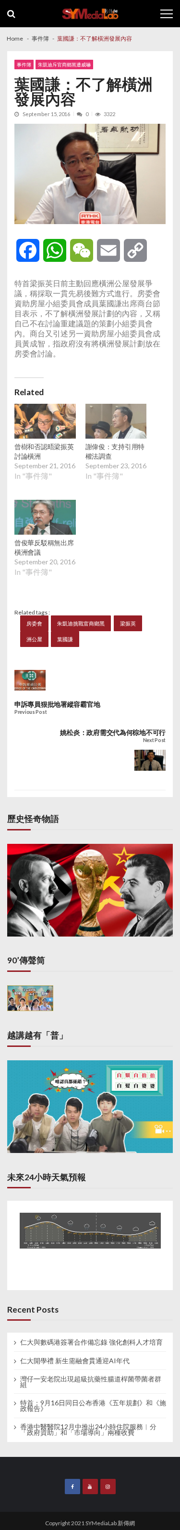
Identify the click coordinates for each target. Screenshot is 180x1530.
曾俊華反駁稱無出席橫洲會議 (43, 547)
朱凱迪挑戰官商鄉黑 (81, 623)
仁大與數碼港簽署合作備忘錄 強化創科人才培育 (91, 1342)
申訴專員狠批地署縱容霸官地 (57, 704)
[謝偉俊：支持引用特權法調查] (116, 422)
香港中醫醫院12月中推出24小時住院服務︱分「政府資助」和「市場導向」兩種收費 (88, 1429)
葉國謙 (65, 639)
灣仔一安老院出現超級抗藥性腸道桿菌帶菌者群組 (90, 1382)
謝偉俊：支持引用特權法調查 (114, 451)
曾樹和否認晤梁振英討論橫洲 (43, 451)
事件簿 (24, 64)
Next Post (154, 740)
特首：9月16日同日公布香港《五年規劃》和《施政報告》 (93, 1405)
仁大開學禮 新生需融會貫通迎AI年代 (75, 1361)
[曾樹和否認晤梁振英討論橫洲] (45, 422)
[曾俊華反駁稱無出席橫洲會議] (45, 518)
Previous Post (30, 712)
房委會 (34, 623)
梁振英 (128, 623)
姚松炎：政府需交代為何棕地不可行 (113, 732)
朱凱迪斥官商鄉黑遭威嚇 (64, 64)
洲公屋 (34, 639)
